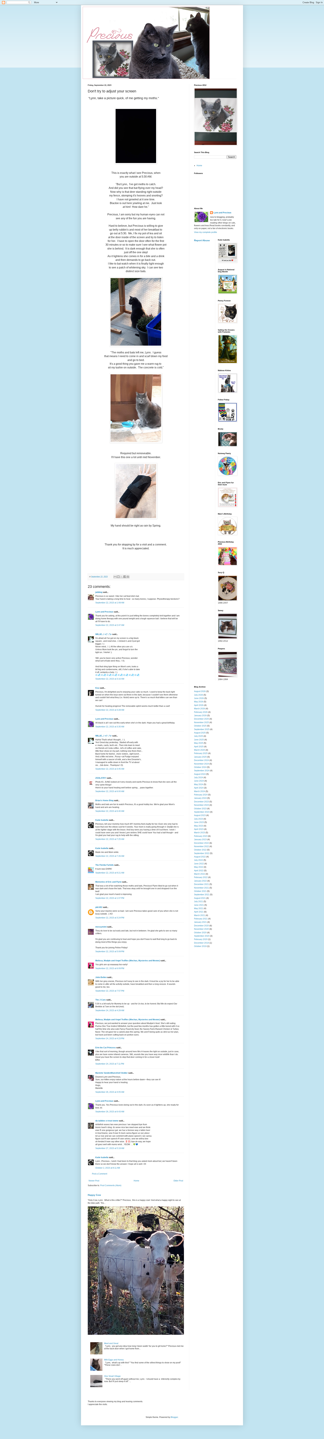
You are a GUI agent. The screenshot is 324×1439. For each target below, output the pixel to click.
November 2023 (201, 805)
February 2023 (201, 836)
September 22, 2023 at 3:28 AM (109, 710)
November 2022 (201, 846)
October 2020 (200, 932)
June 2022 (199, 863)
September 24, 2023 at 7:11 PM (109, 1064)
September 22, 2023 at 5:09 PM (109, 951)
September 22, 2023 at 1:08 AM (109, 603)
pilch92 (98, 907)
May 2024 (198, 784)
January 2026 (200, 715)
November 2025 (201, 722)
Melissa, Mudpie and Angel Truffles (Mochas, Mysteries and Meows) (127, 960)
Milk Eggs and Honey (114, 1360)
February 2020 (201, 939)
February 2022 (201, 877)
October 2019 (200, 946)
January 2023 (200, 839)
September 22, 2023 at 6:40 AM (109, 811)
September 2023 (201, 812)
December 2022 (201, 843)
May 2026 (198, 701)
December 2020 (201, 925)
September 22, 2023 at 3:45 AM (109, 769)
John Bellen (101, 977)
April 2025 (199, 746)
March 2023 (199, 832)
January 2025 (200, 757)
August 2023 (200, 815)
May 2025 (198, 743)
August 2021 (200, 898)
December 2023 (201, 801)
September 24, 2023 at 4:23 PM (109, 1038)
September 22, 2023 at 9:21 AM (109, 873)
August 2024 (200, 774)
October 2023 (200, 808)
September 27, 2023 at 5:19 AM (109, 1148)
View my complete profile (205, 232)
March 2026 (199, 708)
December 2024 (201, 760)
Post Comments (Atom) (110, 1185)
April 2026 (199, 705)
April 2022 (199, 870)
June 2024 (199, 781)
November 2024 (201, 764)
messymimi (101, 927)
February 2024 (201, 795)
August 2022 (200, 857)
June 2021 (199, 905)
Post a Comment (99, 1174)
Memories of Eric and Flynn (108, 882)
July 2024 (198, 777)
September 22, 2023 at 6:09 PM (109, 968)
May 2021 (198, 908)
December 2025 (201, 719)
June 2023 (199, 822)
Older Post (178, 1181)
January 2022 (200, 881)
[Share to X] (121, 576)
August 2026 (200, 691)
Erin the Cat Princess (105, 1047)
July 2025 (198, 736)
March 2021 (199, 915)
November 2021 (201, 888)
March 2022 (199, 874)
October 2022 (200, 850)
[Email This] (115, 576)
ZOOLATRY (100, 778)
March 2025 (199, 750)
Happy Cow (94, 1195)
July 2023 (198, 819)
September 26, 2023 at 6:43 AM (109, 1111)
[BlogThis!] (118, 576)
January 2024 (200, 798)
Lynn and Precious (104, 612)
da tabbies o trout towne (106, 1121)
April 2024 (199, 788)
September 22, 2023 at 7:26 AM (109, 856)
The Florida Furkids (104, 865)
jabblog (98, 592)
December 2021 (201, 884)
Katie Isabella (101, 820)
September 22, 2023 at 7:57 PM (109, 991)
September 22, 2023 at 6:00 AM (109, 791)
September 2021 (201, 894)
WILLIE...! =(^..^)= (103, 634)
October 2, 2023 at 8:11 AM (107, 1168)
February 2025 (201, 753)
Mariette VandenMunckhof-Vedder (111, 1073)
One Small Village (112, 1376)
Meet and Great (111, 1343)
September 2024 (201, 770)
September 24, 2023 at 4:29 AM (109, 1010)
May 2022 (198, 867)
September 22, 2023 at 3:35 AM (109, 726)
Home (136, 1181)
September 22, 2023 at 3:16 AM (109, 679)
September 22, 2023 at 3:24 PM (109, 918)
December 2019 (201, 943)
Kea (97, 688)
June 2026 (199, 698)
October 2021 (200, 891)
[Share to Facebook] (124, 576)
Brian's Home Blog (104, 800)
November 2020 (201, 929)
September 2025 (201, 729)
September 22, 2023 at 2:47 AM (109, 625)
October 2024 (200, 767)
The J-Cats (100, 1000)
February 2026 (201, 712)
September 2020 (201, 936)
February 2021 (201, 919)
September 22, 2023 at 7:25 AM (109, 839)
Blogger (174, 1417)
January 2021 (200, 922)
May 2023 (198, 826)
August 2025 (200, 733)
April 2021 (199, 912)
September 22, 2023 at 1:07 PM (109, 898)
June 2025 (199, 740)
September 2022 (201, 853)
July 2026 (198, 695)
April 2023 (199, 829)
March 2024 (199, 791)
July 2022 (198, 860)
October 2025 (200, 726)
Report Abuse (202, 240)
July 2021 (198, 901)
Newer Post (94, 1181)
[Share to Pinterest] (128, 576)
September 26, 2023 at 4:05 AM (109, 1092)
